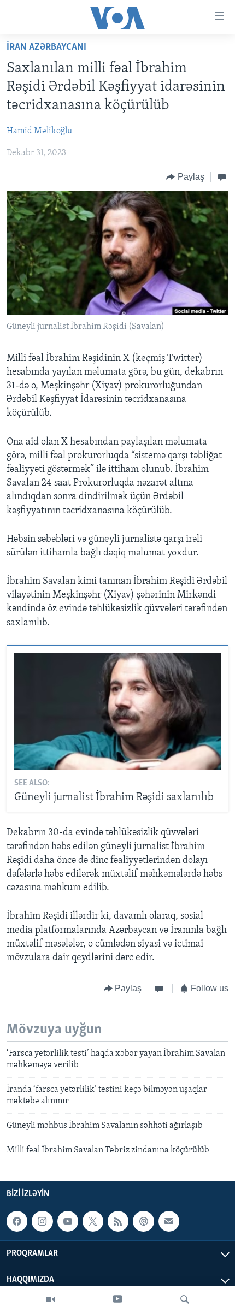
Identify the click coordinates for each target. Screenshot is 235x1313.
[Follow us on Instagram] (42, 1221)
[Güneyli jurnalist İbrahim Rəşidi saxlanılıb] (117, 711)
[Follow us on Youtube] (67, 1221)
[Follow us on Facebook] (17, 1221)
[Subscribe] (168, 1221)
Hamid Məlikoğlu (39, 131)
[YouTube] (117, 1299)
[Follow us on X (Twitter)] (93, 1221)
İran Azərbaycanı (46, 47)
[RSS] (118, 1221)
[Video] (50, 1299)
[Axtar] (184, 1299)
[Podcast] (143, 1221)
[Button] (185, 177)
